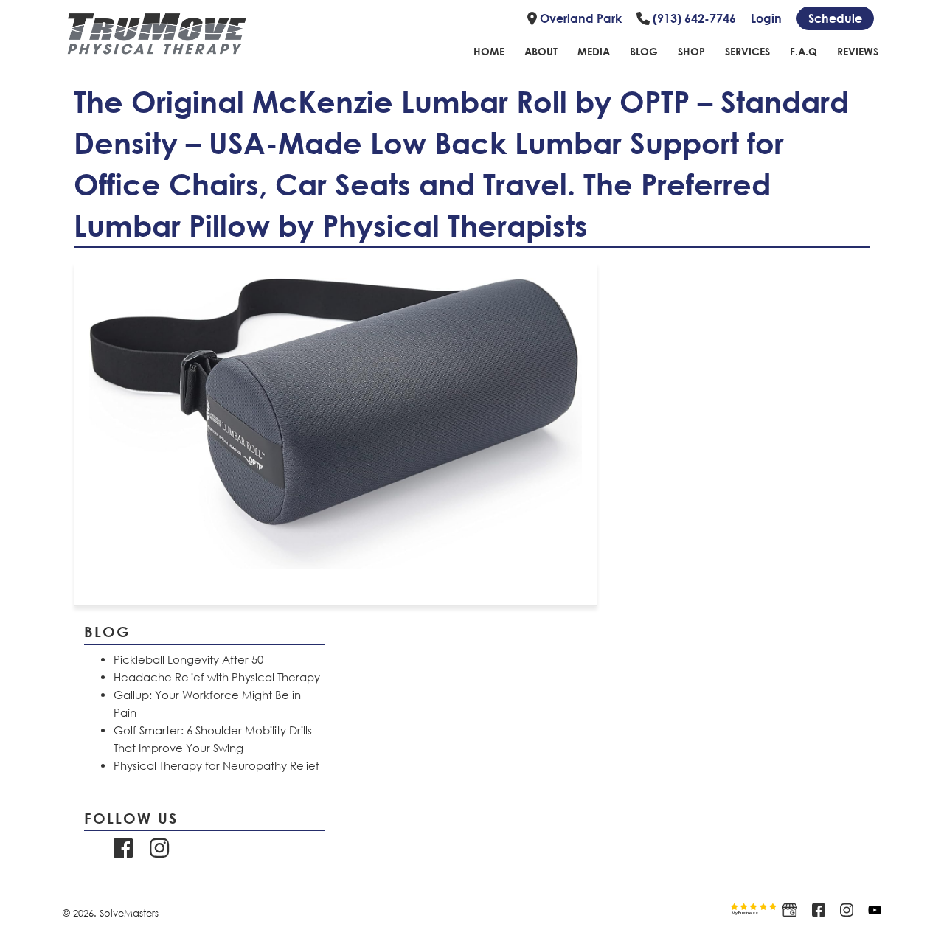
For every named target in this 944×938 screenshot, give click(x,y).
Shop (691, 51)
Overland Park (579, 18)
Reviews (857, 51)
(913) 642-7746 (693, 18)
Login (766, 18)
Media (593, 51)
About (541, 51)
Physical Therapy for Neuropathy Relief (216, 765)
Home (488, 51)
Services (747, 51)
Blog (644, 51)
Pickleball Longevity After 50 (188, 659)
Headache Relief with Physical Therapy (217, 677)
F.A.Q (803, 51)
